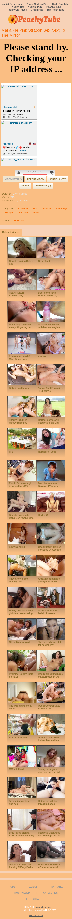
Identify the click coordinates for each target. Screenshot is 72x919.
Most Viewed (22, 893)
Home (12, 887)
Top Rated (57, 887)
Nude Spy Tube (60, 4)
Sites (36, 899)
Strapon (23, 212)
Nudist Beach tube (12, 4)
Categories (50, 893)
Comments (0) (43, 185)
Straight (9, 212)
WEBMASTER (36, 915)
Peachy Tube (53, 7)
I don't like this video (51, 173)
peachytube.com (43, 907)
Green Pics (37, 9)
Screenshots (57, 179)
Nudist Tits (18, 7)
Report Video (35, 179)
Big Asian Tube (55, 9)
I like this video (18, 173)
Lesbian (46, 208)
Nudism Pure (35, 7)
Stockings (61, 208)
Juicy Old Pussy (18, 9)
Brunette (23, 208)
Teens (36, 212)
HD (35, 208)
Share (25, 185)
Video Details (13, 179)
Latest (33, 887)
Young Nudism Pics (37, 4)
